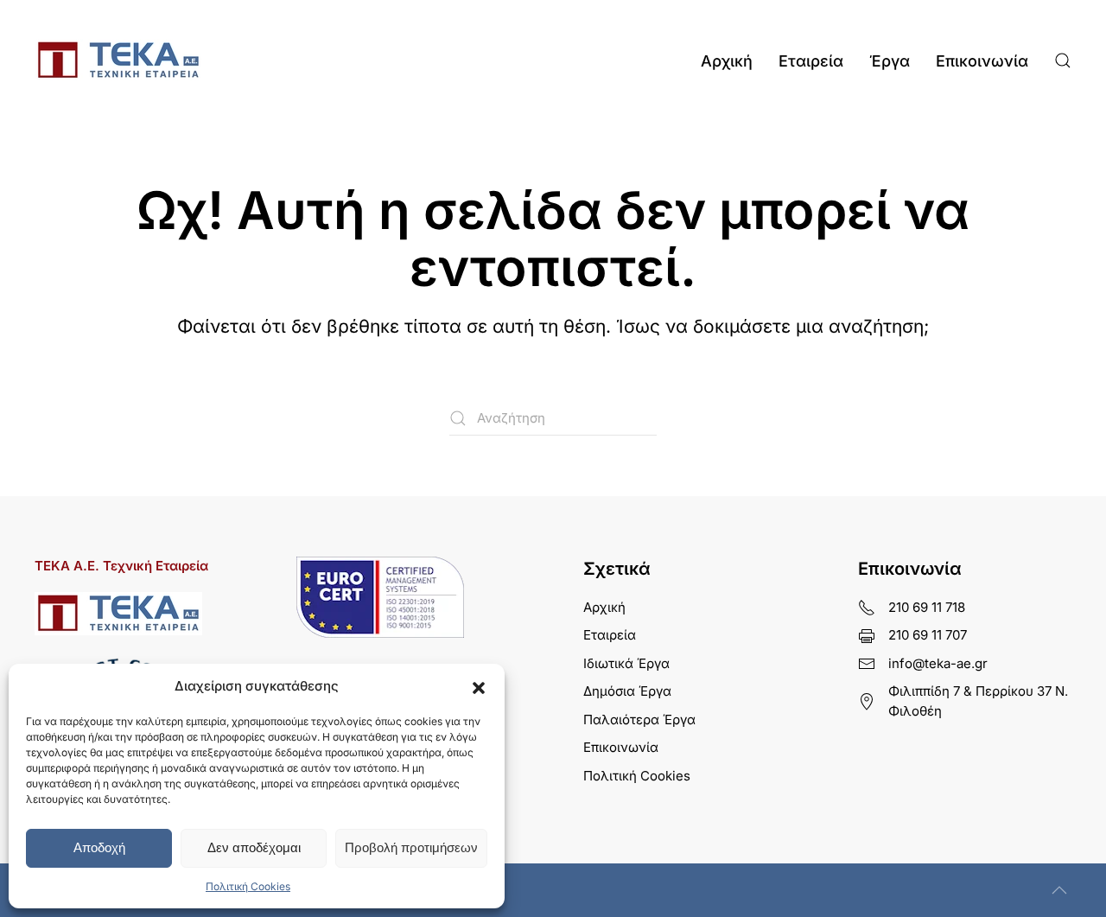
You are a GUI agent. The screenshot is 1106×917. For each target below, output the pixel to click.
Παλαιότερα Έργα (639, 719)
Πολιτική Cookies (248, 886)
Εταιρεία (811, 61)
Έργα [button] (889, 61)
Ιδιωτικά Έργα (626, 663)
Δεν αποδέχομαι (254, 847)
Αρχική (727, 61)
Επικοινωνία (982, 61)
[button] (478, 686)
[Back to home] (118, 60)
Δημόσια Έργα (627, 691)
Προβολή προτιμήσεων (411, 847)
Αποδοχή (99, 847)
